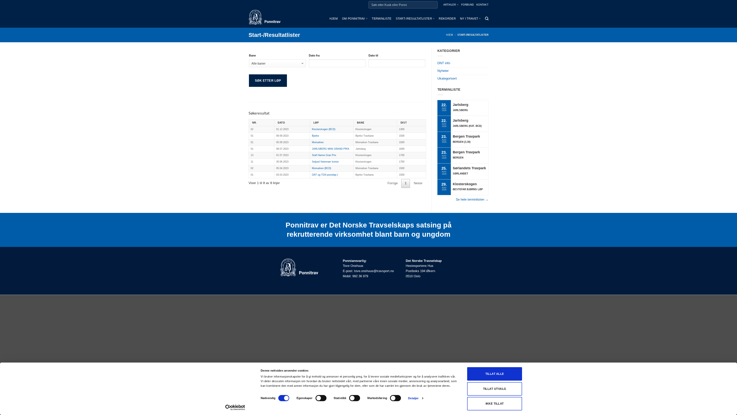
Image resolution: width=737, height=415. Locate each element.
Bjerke (315, 135)
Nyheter (443, 71)
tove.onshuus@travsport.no (374, 271)
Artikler (449, 4)
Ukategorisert (447, 78)
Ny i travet (469, 18)
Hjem (334, 18)
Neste (418, 183)
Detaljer (413, 398)
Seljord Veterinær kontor (325, 161)
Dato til (373, 55)
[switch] (321, 398)
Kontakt (482, 4)
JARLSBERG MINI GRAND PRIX (330, 148)
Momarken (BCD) (321, 168)
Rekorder (447, 18)
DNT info (443, 63)
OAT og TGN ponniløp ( (325, 174)
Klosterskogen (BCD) (323, 129)
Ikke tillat (495, 403)
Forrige (393, 183)
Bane (252, 55)
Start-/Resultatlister (414, 18)
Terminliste (381, 18)
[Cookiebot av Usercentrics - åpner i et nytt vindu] (235, 407)
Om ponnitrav (353, 18)
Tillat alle (494, 373)
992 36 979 (360, 276)
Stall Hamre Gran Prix (324, 155)
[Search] (486, 19)
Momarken (318, 142)
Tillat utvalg (494, 388)
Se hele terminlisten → (472, 199)
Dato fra (314, 55)
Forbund (467, 4)
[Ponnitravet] (268, 19)
